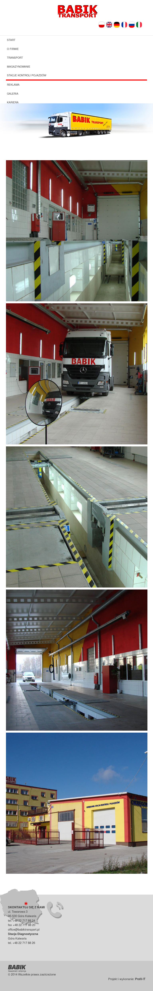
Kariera (13, 102)
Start (11, 40)
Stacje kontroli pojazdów (26, 75)
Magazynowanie (18, 66)
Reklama (13, 84)
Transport (15, 57)
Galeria (12, 93)
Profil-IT (140, 979)
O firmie (13, 49)
